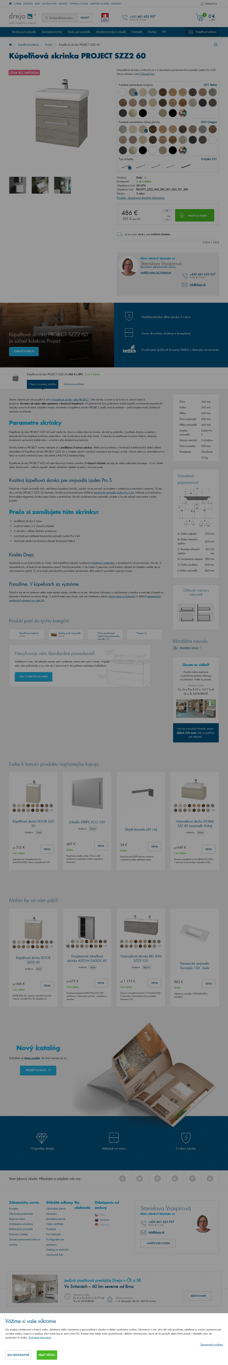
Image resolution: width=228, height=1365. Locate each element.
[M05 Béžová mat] (163, 113)
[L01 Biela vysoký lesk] (213, 140)
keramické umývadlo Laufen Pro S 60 (114, 492)
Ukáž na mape (198, 1295)
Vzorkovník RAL (54, 1254)
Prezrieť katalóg (36, 1070)
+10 (212, 810)
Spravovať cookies (211, 1344)
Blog (37, 3)
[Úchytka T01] (125, 166)
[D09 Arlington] (173, 92)
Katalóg (63, 3)
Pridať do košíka (197, 215)
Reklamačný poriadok (21, 1229)
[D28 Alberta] (193, 102)
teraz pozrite (32, 1058)
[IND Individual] (183, 113)
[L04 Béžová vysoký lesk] (133, 113)
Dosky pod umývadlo (79, 31)
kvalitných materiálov (103, 563)
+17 (51, 810)
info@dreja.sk (198, 284)
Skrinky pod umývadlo (24, 31)
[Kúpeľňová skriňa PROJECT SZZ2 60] (17, 185)
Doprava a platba (79, 3)
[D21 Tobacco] (123, 102)
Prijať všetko (46, 1355)
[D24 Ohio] (153, 102)
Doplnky (152, 31)
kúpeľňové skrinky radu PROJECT (71, 399)
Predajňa (51, 1229)
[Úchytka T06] (185, 166)
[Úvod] (10, 44)
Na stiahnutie (49, 3)
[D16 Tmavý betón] (193, 92)
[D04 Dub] (143, 92)
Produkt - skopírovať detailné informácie (141, 198)
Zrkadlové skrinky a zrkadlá (111, 31)
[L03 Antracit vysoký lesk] (123, 113)
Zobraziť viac (147, 74)
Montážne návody (56, 1219)
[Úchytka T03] (155, 166)
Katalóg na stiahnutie (57, 1249)
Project (49, 44)
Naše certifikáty (54, 1224)
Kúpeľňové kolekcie (206, 31)
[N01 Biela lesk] (123, 92)
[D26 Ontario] (173, 102)
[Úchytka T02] (140, 166)
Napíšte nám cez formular (156, 272)
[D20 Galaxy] (213, 92)
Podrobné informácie (39, 1337)
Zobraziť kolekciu (24, 351)
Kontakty (116, 3)
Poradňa (28, 3)
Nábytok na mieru (99, 3)
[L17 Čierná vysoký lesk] (143, 150)
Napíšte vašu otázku (158, 1243)
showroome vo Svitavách (122, 596)
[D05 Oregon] (153, 92)
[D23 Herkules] (143, 102)
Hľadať (85, 17)
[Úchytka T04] (170, 166)
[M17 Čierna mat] (173, 113)
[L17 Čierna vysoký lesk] (143, 113)
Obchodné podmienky (21, 1213)
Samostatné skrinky (52, 31)
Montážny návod (189, 647)
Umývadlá (136, 31)
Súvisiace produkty (74, 384)
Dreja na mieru (17, 1219)
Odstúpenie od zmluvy (21, 1224)
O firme (17, 3)
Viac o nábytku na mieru (33, 676)
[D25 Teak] (163, 102)
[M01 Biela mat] (153, 113)
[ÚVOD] (10, 4)
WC (164, 31)
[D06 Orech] (163, 92)
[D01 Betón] (133, 92)
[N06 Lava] (213, 102)
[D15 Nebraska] (183, 92)
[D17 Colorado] (203, 92)
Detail (47, 849)
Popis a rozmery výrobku (43, 384)
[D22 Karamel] (133, 102)
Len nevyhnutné (18, 1355)
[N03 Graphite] (203, 102)
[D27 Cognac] (183, 102)
